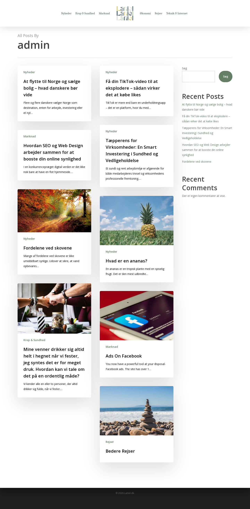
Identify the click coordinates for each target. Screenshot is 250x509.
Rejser (110, 442)
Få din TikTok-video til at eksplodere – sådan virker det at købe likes (206, 118)
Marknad (29, 136)
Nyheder (29, 72)
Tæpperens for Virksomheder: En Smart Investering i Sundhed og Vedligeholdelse (207, 133)
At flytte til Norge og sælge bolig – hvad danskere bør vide (207, 107)
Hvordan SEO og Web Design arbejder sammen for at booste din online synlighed (206, 150)
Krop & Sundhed (34, 340)
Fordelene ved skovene (196, 161)
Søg (184, 68)
